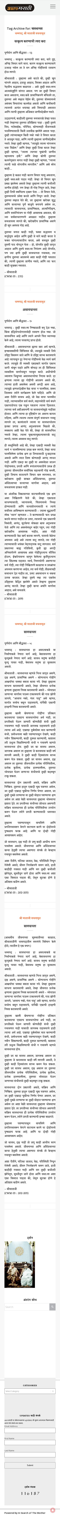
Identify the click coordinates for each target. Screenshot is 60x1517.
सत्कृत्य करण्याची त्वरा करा (30, 41)
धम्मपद (19, 33)
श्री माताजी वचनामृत (34, 33)
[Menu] (51, 6)
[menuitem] (51, 6)
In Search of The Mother (31, 1512)
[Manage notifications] (52, 1510)
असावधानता (30, 310)
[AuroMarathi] (19, 6)
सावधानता (30, 632)
